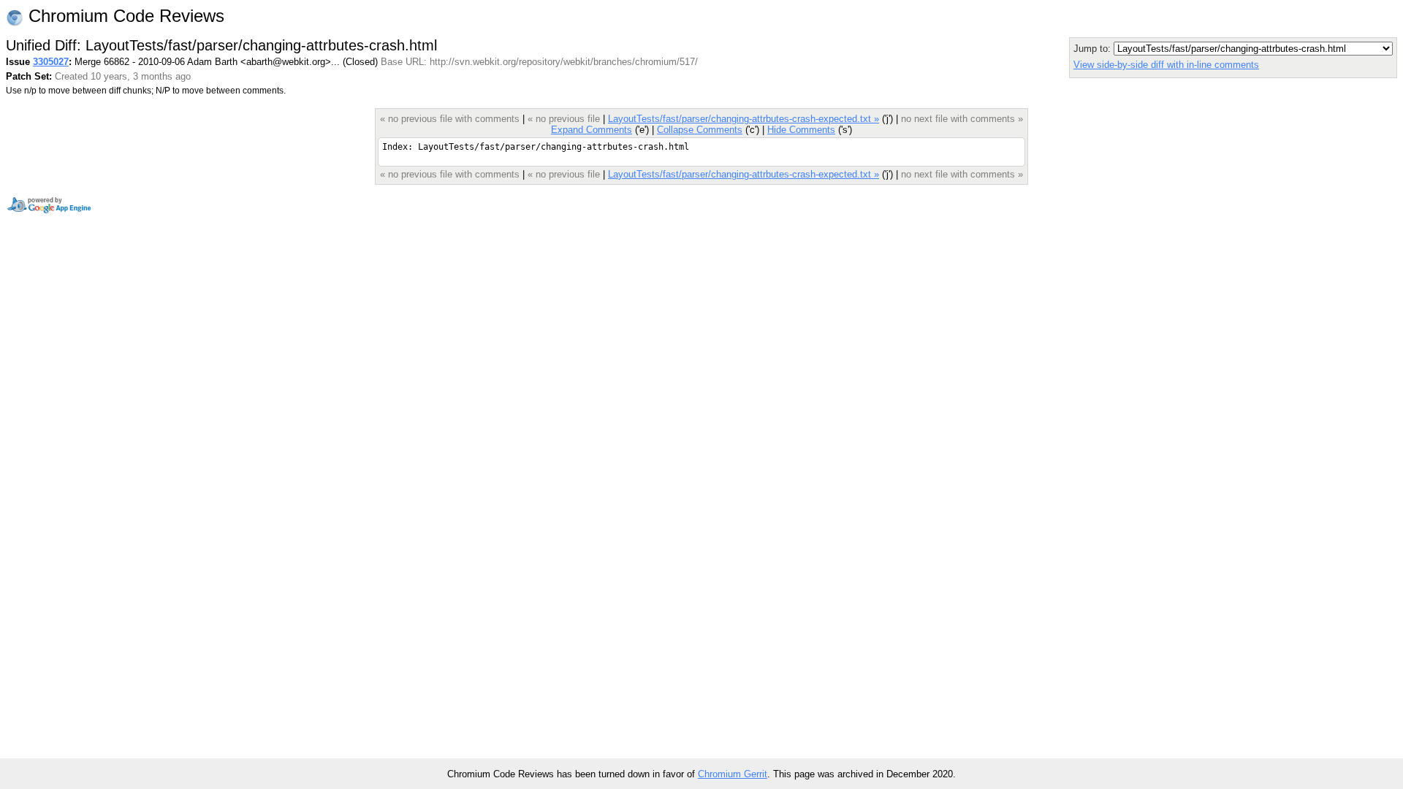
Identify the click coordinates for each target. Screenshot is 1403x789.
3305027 (51, 61)
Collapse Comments (699, 129)
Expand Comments (591, 129)
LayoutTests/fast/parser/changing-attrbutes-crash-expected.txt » (743, 118)
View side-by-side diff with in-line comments (1166, 64)
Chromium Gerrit (732, 774)
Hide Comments (801, 129)
